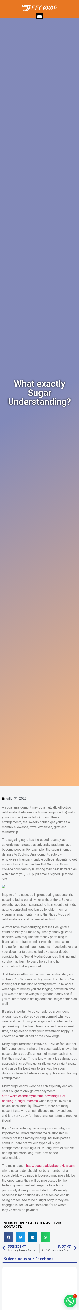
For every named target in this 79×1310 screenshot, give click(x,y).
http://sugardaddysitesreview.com (50, 1166)
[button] (39, 16)
